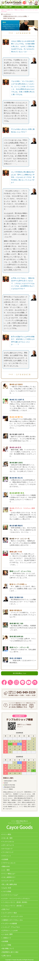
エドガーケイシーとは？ (10, 895)
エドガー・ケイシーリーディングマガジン (16, 898)
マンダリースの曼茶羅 (9, 923)
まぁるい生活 (6, 888)
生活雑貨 (5, 859)
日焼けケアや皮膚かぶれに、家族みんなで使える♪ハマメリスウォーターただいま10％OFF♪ (19, 10)
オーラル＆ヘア (7, 849)
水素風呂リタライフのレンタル (12, 920)
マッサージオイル (8, 841)
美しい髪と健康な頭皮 (9, 884)
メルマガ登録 (6, 891)
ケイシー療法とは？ (8, 873)
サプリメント (6, 856)
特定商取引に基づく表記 (10, 952)
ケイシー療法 (6, 834)
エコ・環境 (6, 870)
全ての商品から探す (6, 7)
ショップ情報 (6, 945)
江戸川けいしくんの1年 (10, 930)
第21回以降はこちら (19, 673)
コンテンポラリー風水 (9, 913)
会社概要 (5, 941)
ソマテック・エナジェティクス (12, 916)
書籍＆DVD (6, 866)
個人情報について (8, 948)
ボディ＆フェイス (8, 845)
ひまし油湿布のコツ (8, 877)
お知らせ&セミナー (32, 7)
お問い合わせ (6, 955)
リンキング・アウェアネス (11, 927)
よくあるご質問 (7, 934)
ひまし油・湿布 (7, 838)
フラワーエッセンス (8, 863)
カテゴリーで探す (19, 7)
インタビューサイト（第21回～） (13, 906)
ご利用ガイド (6, 938)
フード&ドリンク (7, 852)
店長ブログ (6, 909)
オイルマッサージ (8, 881)
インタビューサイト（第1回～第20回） (15, 902)
